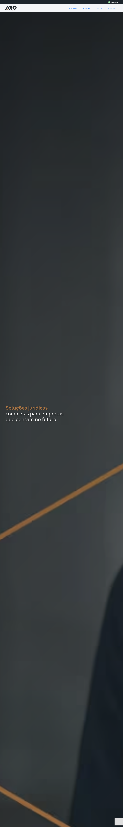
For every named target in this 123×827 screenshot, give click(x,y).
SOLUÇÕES (86, 9)
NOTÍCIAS (111, 9)
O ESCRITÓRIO (72, 9)
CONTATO (99, 9)
